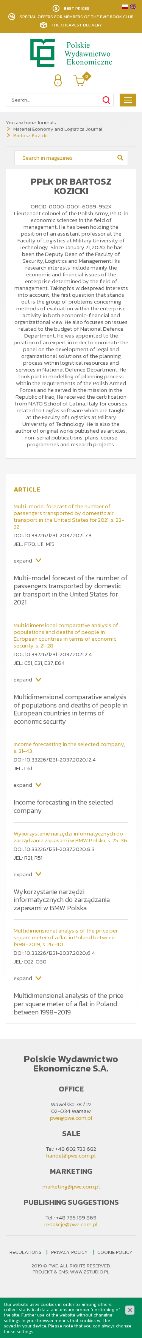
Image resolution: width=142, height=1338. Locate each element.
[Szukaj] (106, 100)
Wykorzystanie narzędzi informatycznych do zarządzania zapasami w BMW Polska (62, 899)
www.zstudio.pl (89, 1271)
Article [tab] (27, 489)
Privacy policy (69, 1252)
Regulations (25, 1252)
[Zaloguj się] (58, 80)
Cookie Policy (115, 1252)
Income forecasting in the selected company (63, 806)
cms (63, 1271)
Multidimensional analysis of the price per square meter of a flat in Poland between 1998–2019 (68, 1003)
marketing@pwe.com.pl (71, 1186)
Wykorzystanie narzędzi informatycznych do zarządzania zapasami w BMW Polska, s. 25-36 (70, 837)
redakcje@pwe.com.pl (71, 1224)
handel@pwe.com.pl (71, 1155)
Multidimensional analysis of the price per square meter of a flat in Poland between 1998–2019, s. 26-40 (66, 937)
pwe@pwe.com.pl (71, 1117)
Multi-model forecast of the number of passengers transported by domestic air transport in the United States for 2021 (71, 590)
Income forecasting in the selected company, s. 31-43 (69, 747)
